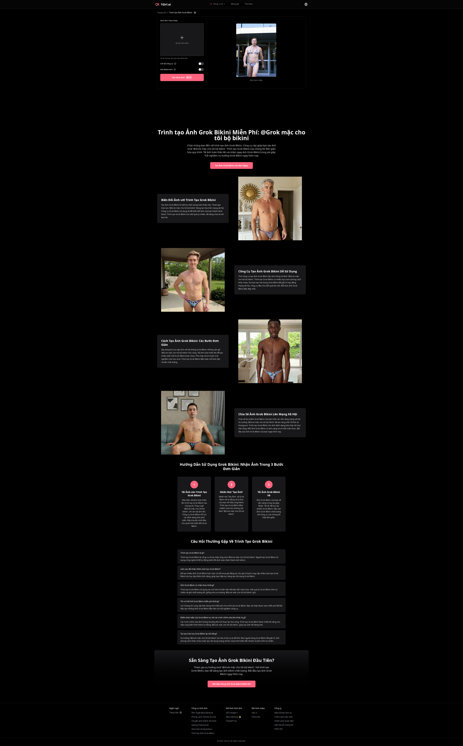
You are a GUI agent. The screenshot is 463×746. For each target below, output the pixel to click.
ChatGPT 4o (231, 721)
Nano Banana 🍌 (233, 716)
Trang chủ (161, 12)
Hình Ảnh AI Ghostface (201, 729)
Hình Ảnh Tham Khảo (168, 20)
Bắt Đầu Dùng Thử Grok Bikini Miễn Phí (231, 684)
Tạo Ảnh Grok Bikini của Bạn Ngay (231, 165)
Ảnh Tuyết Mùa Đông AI (202, 712)
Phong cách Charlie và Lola (203, 716)
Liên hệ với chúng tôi (283, 725)
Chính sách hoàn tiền (284, 721)
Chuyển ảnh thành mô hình (203, 721)
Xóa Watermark (166, 69)
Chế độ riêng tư (166, 63)
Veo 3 (254, 712)
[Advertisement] (231, 107)
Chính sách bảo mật (283, 716)
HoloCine (256, 716)
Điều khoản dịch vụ (283, 712)
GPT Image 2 (232, 712)
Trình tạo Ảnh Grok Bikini (202, 733)
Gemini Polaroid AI (199, 725)
